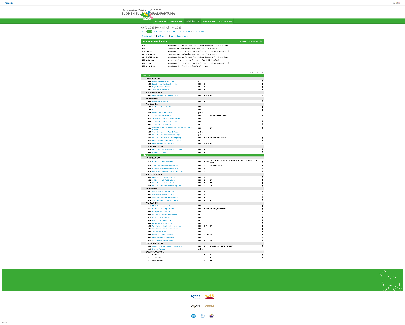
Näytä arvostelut (256, 73)
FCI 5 (169, 31)
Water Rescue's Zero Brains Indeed (165, 197)
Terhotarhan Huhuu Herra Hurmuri (164, 121)
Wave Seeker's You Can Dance (163, 143)
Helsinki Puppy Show (175, 21)
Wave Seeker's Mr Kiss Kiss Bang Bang (166, 138)
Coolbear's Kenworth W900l (162, 107)
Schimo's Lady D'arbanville (162, 223)
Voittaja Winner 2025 (225, 21)
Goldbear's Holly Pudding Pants (164, 180)
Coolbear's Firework (159, 152)
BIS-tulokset (163, 36)
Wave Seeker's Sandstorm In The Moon (166, 141)
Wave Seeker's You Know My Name (165, 200)
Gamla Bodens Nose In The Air (163, 194)
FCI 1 (144, 31)
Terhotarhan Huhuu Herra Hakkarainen (166, 118)
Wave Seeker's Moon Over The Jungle (166, 135)
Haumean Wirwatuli (159, 249)
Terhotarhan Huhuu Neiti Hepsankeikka (166, 226)
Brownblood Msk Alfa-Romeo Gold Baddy (167, 149)
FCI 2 (150, 31)
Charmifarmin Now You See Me (163, 192)
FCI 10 (201, 31)
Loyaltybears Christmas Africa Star (165, 168)
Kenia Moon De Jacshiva (161, 217)
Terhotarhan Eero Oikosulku (162, 116)
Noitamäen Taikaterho (160, 101)
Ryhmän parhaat (148, 36)
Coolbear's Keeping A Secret (163, 209)
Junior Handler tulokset (180, 36)
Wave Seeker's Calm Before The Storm (166, 95)
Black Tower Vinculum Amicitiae (163, 177)
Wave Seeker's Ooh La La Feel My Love (166, 186)
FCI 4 (162, 31)
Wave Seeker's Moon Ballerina (163, 237)
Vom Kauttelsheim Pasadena (162, 240)
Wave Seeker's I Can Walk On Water (165, 132)
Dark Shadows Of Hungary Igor (163, 81)
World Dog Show (160, 21)
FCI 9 (194, 31)
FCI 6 (175, 31)
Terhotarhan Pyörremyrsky (162, 124)
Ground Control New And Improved (165, 214)
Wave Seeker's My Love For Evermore (166, 183)
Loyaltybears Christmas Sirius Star (165, 84)
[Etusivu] (147, 15)
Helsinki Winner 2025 (192, 21)
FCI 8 (188, 31)
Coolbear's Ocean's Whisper (162, 162)
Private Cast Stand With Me (162, 113)
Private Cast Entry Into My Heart (164, 220)
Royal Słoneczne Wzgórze (161, 87)
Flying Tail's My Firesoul (161, 212)
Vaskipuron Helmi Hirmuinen (162, 235)
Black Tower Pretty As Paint (162, 206)
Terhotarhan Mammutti (160, 232)
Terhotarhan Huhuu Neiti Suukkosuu (165, 229)
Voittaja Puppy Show (208, 21)
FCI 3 (156, 31)
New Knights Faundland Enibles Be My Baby (168, 171)
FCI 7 (182, 31)
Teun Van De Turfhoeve (160, 90)
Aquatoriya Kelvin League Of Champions (167, 246)
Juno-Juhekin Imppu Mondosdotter (165, 166)
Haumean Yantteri (158, 110)
